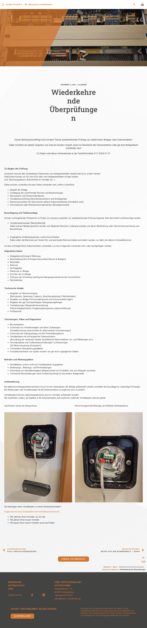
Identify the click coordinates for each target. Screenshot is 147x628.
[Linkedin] (43, 595)
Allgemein (115, 569)
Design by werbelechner (134, 623)
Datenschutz (16, 585)
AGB (10, 589)
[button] (134, 4)
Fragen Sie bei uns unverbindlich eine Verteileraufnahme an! (31, 511)
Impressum (14, 582)
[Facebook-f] (32, 595)
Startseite (106, 569)
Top (143, 561)
